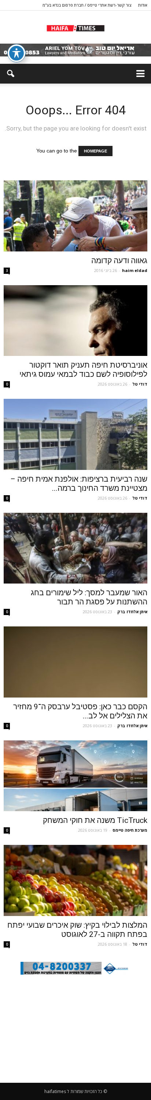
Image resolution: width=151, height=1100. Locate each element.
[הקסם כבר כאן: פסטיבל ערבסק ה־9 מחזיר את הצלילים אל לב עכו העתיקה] (75, 662)
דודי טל (139, 384)
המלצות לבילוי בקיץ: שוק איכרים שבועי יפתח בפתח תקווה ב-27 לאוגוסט (77, 930)
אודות (142, 5)
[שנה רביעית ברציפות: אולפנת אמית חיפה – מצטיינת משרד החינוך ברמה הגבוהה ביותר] (75, 434)
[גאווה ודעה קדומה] (75, 215)
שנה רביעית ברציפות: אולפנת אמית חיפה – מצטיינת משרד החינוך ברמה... (78, 484)
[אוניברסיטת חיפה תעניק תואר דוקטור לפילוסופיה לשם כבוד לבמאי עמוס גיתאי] (75, 320)
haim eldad (134, 270)
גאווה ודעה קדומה (119, 260)
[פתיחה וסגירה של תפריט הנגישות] (16, 53)
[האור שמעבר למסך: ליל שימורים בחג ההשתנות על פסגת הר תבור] (75, 548)
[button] (10, 74)
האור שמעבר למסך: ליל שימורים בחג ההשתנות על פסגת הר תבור (89, 597)
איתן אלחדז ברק (132, 611)
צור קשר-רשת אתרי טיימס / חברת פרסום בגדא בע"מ (87, 5)
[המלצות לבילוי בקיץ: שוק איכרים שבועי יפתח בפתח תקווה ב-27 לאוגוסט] (75, 880)
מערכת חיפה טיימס (130, 830)
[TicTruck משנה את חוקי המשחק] (75, 776)
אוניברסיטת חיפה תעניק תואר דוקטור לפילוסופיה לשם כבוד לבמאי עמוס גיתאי (83, 370)
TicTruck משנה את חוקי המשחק (95, 820)
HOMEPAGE (95, 151)
